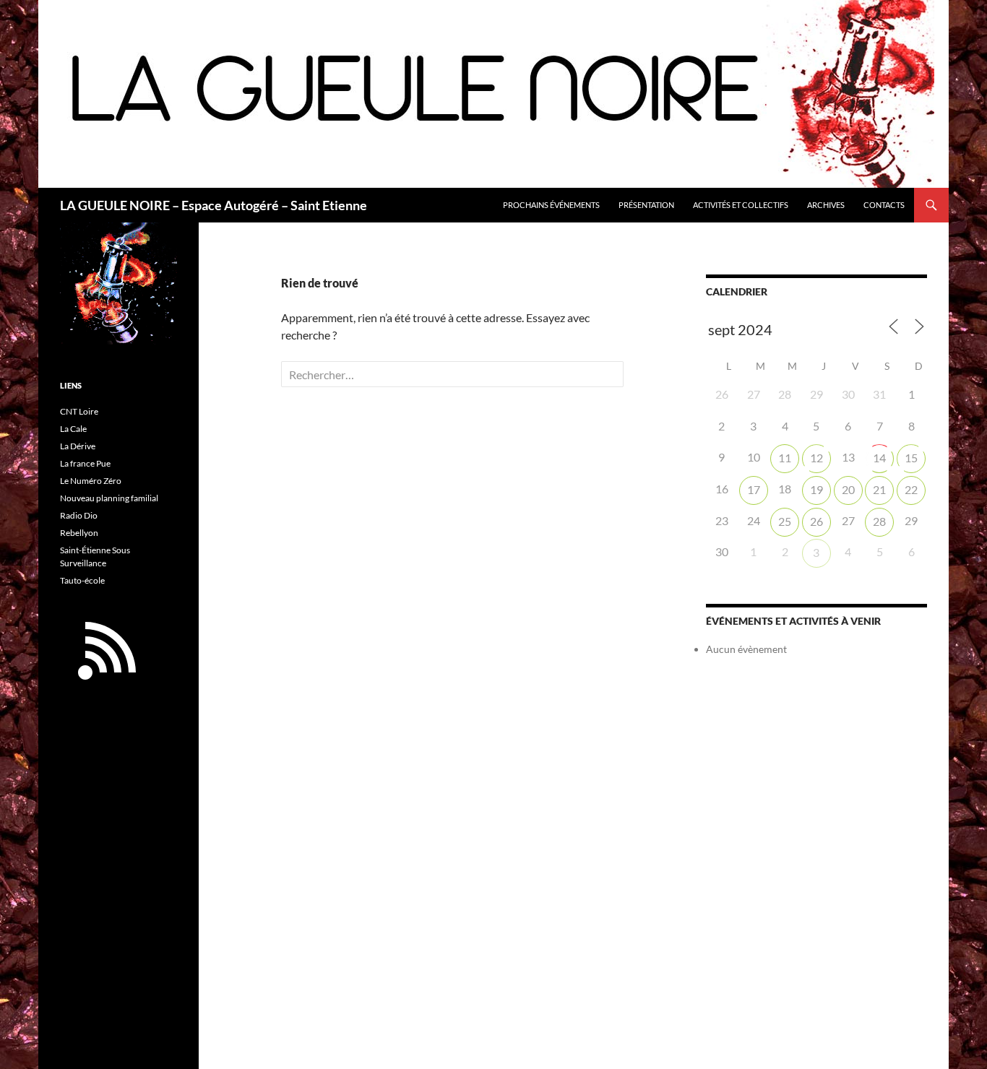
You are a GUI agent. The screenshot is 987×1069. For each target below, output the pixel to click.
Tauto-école (82, 580)
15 (911, 457)
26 (816, 521)
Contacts (884, 204)
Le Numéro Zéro (90, 480)
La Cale (73, 428)
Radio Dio (79, 515)
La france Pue (85, 463)
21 (879, 489)
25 (784, 521)
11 (784, 457)
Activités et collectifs (740, 204)
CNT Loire (79, 411)
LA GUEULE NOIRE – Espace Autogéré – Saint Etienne (213, 205)
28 (879, 521)
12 (816, 457)
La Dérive (77, 446)
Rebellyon (79, 532)
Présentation (646, 204)
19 (816, 489)
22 (911, 489)
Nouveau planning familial (109, 498)
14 (879, 457)
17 (753, 489)
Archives (826, 204)
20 (848, 489)
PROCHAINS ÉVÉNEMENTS (551, 204)
